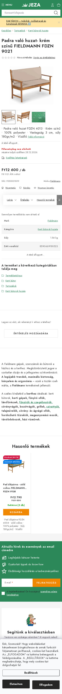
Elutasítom (16, 684)
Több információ (36, 136)
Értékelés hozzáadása (31, 333)
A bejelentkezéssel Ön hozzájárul (32, 593)
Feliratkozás (46, 582)
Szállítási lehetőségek (16, 157)
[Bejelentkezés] (52, 4)
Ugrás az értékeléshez (44, 57)
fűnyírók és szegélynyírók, (36, 402)
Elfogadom (45, 685)
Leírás (10, 200)
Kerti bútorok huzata (48, 229)
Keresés (56, 13)
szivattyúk (52, 406)
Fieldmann (55, 181)
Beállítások (31, 673)
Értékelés (25, 200)
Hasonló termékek (46, 200)
